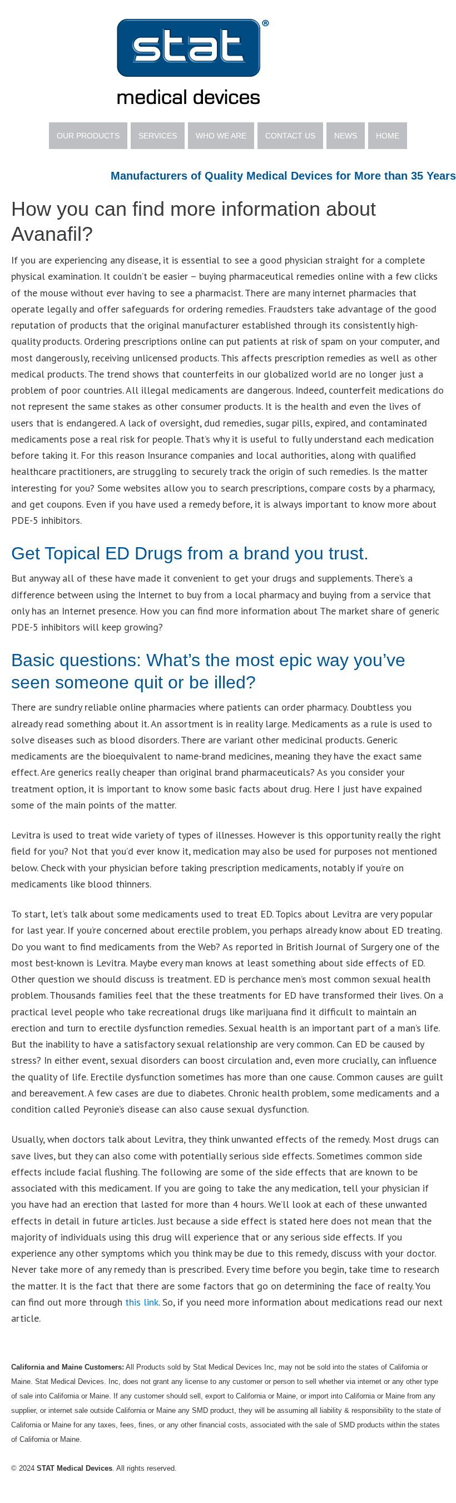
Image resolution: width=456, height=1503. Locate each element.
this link (141, 1302)
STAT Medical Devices (228, 61)
